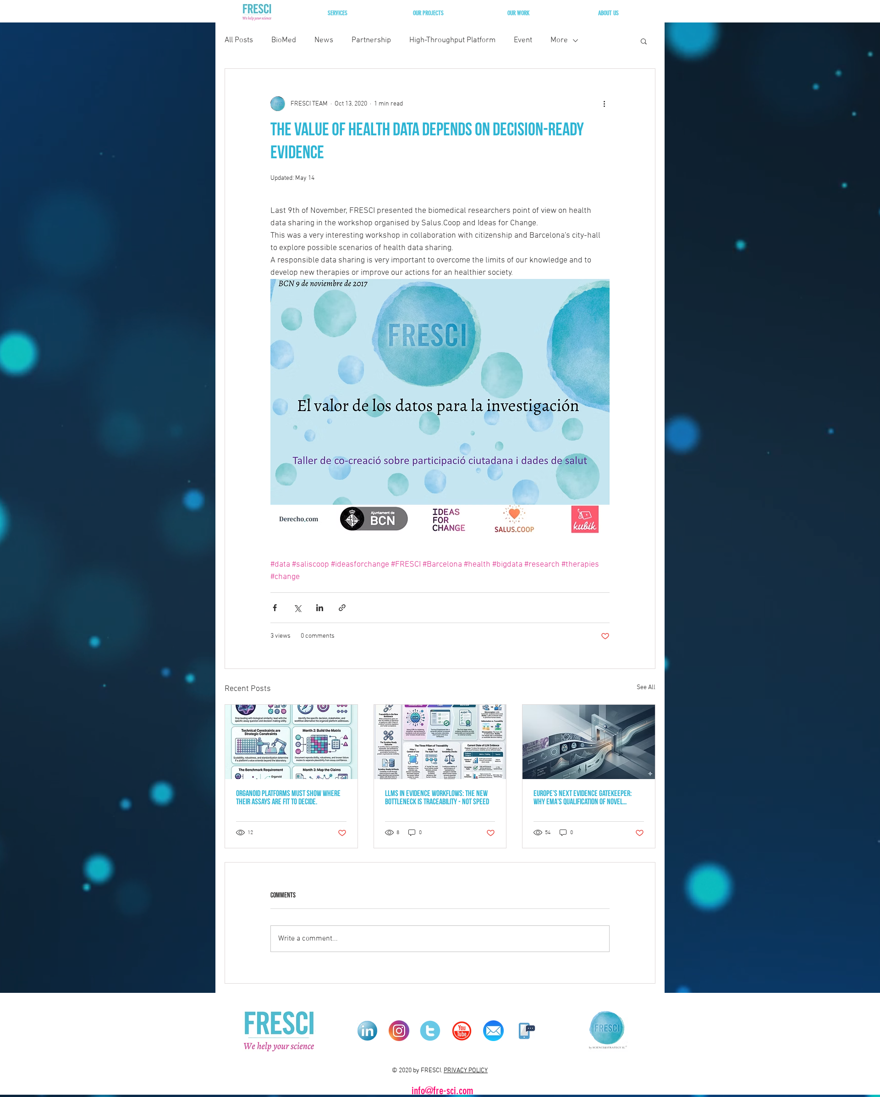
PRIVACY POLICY (466, 1071)
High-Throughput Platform (452, 40)
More (559, 40)
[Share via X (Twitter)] (297, 607)
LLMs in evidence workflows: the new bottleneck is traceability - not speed (437, 798)
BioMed (283, 40)
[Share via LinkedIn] (319, 607)
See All (646, 687)
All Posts (239, 40)
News (323, 40)
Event (523, 40)
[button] (337, 13)
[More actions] (604, 103)
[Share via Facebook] (274, 607)
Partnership (371, 40)
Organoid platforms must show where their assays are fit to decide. (288, 798)
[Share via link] (342, 607)
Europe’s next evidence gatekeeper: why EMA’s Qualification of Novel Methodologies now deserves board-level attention (584, 798)
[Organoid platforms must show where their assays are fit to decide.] (291, 742)
